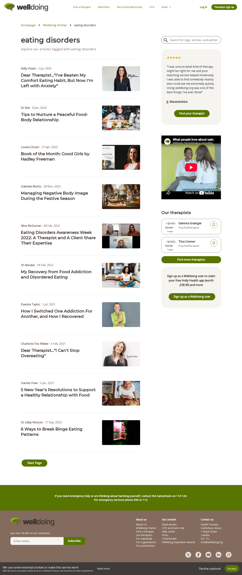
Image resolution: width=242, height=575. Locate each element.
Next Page (34, 463)
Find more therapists (191, 259)
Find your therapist (192, 113)
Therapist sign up (224, 7)
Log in (203, 7)
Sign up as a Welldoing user (192, 296)
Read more (103, 568)
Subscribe (74, 541)
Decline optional (210, 569)
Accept (232, 569)
